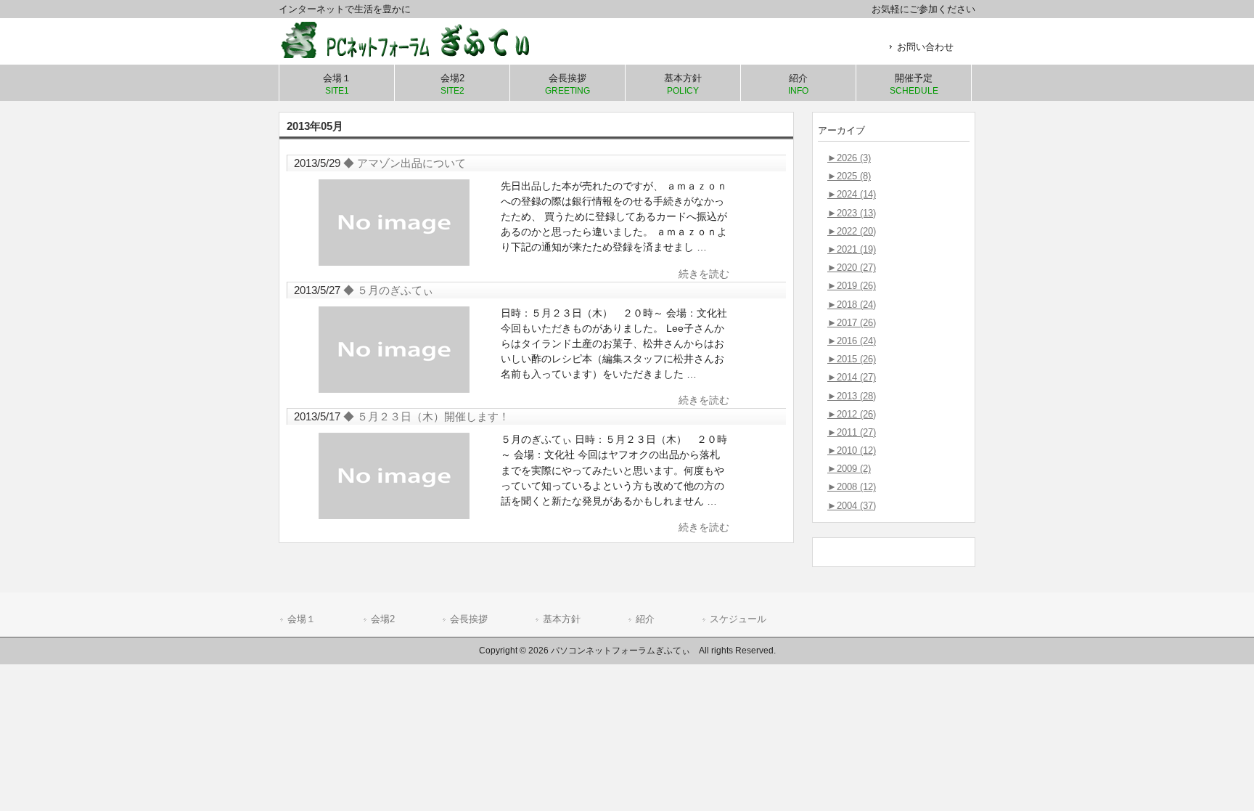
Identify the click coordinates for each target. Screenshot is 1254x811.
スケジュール (738, 619)
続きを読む (704, 274)
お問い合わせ (925, 46)
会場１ (301, 619)
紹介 (645, 619)
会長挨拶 (469, 619)
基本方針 (562, 619)
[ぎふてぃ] (416, 52)
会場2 (383, 619)
